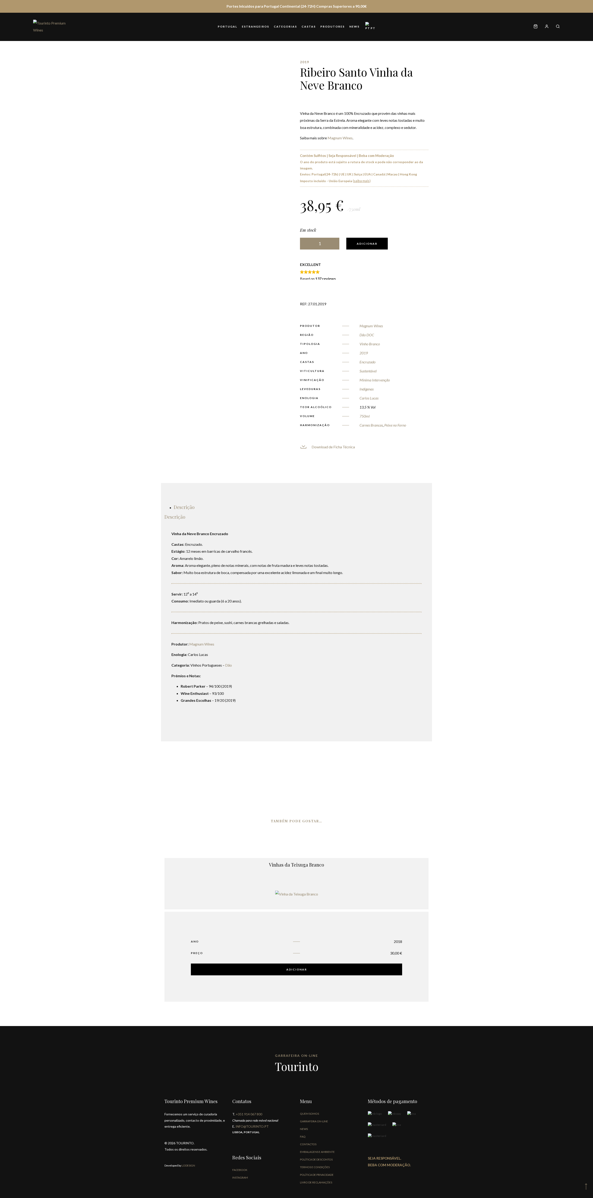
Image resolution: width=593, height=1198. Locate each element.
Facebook (239, 1170)
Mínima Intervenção (375, 380)
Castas (309, 26)
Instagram (240, 1177)
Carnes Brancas (371, 425)
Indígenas (367, 389)
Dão (228, 665)
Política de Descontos (316, 1159)
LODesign (188, 1165)
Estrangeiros (255, 26)
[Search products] (556, 26)
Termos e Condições (315, 1167)
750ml (365, 416)
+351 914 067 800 (249, 1114)
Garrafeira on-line (314, 1121)
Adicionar (367, 243)
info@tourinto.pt (252, 1126)
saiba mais (361, 181)
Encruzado (367, 362)
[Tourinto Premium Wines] (51, 27)
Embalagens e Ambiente (317, 1152)
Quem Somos (309, 1113)
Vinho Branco (370, 344)
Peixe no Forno (395, 425)
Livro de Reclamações (316, 1182)
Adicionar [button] (296, 969)
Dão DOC (367, 335)
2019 (364, 353)
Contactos (308, 1144)
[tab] (184, 507)
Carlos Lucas (369, 398)
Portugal (227, 26)
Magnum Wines (340, 138)
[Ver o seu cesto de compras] (535, 26)
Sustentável (368, 371)
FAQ (303, 1136)
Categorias (285, 26)
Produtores (332, 26)
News (354, 26)
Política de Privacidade (317, 1174)
